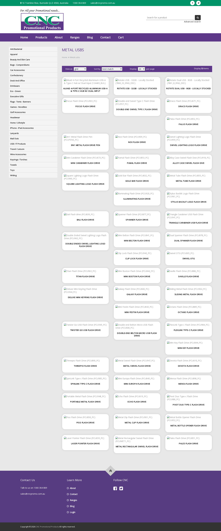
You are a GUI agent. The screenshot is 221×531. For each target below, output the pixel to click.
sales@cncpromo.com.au (103, 3)
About (59, 37)
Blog (90, 37)
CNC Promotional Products (47, 526)
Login (72, 512)
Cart (121, 37)
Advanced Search (192, 21)
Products (41, 37)
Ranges (75, 37)
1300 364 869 (79, 3)
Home (24, 37)
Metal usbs (75, 57)
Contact (105, 37)
